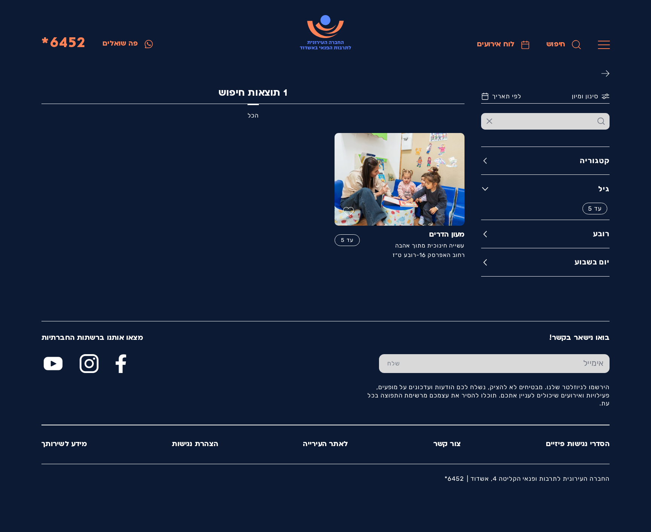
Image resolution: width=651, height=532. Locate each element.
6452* (63, 43)
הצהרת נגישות (195, 444)
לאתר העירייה (325, 444)
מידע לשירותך (64, 444)
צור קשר (447, 444)
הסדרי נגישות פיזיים (578, 444)
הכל (253, 115)
